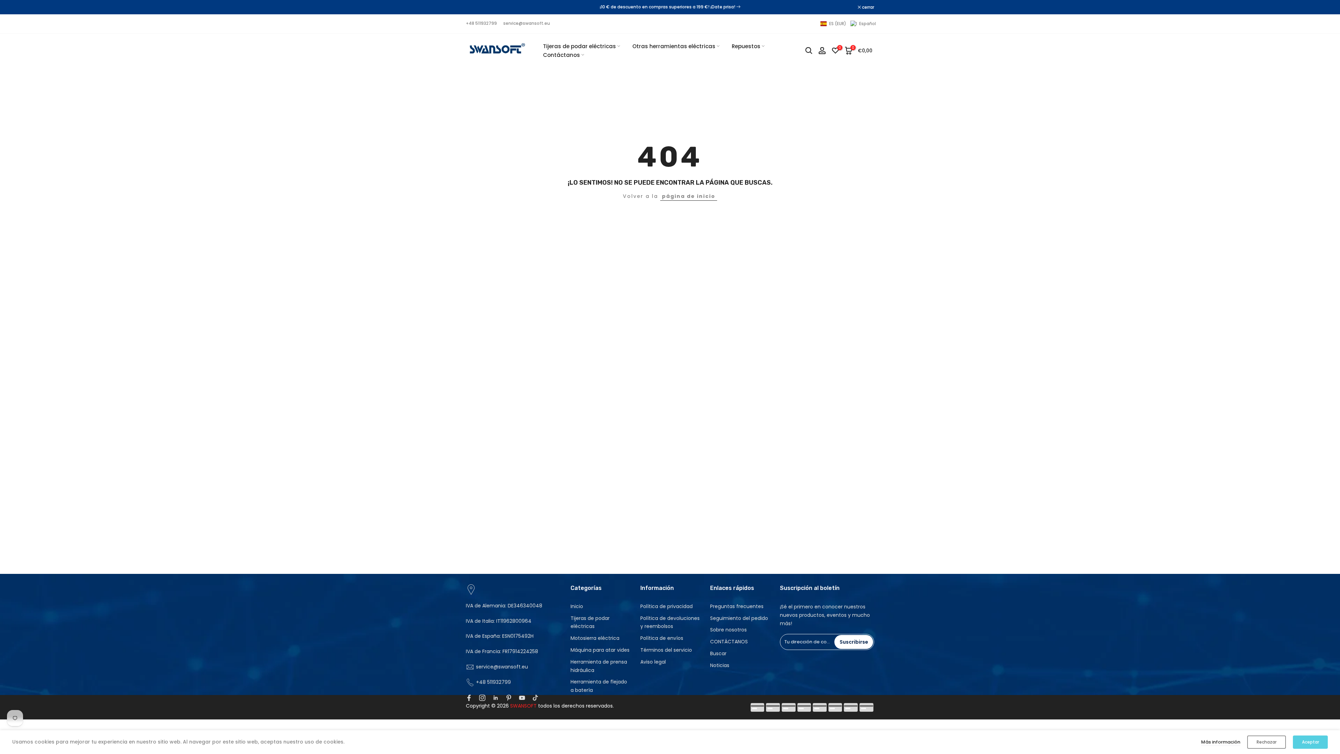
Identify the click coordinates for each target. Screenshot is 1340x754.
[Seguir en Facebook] (469, 698)
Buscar (718, 653)
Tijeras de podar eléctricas (579, 46)
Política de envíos (661, 638)
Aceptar (1310, 742)
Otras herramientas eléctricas (673, 46)
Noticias (719, 665)
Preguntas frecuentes (737, 606)
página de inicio (688, 196)
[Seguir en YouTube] (522, 698)
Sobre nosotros (728, 629)
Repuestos (746, 46)
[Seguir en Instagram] (482, 698)
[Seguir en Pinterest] (509, 698)
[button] (848, 24)
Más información (1220, 742)
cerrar (475, 7)
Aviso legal (653, 661)
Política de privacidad (666, 606)
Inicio (577, 606)
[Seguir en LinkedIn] (495, 698)
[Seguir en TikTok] (535, 698)
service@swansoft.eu (526, 23)
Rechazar (1266, 742)
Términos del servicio (666, 649)
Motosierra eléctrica (595, 638)
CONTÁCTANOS (729, 641)
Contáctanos (561, 55)
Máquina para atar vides (600, 649)
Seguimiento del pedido (739, 618)
